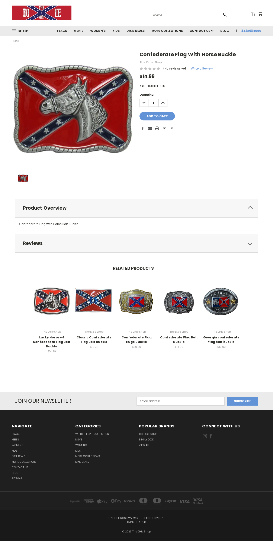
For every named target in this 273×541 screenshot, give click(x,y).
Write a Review (202, 68)
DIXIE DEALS (135, 31)
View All (144, 445)
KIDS (116, 31)
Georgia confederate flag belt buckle (221, 339)
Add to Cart (51, 301)
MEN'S (78, 31)
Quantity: (146, 95)
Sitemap (17, 478)
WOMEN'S (98, 31)
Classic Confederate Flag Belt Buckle (94, 339)
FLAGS (62, 31)
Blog (224, 31)
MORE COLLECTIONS (167, 31)
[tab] (136, 208)
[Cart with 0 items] (260, 14)
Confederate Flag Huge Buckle (137, 339)
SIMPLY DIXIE (146, 439)
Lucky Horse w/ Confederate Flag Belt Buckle (51, 341)
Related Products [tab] (133, 268)
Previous (262, 527)
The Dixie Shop (148, 434)
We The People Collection (92, 434)
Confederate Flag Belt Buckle (179, 339)
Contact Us (200, 31)
